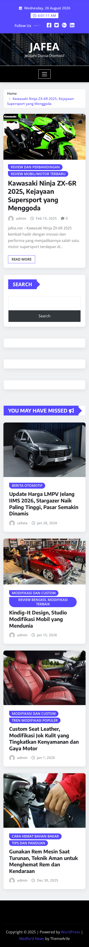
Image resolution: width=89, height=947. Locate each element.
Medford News (31, 938)
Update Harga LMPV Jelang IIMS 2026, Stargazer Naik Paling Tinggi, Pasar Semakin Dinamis (43, 504)
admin (21, 218)
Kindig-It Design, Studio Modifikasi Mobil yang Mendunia (38, 619)
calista (22, 523)
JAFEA (44, 46)
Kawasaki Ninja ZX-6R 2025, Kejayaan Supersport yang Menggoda (42, 195)
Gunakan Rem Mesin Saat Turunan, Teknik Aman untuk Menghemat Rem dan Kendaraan (43, 861)
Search (22, 284)
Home (12, 93)
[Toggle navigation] (44, 74)
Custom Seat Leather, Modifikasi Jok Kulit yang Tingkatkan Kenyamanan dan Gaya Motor (44, 738)
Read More (21, 259)
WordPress (70, 932)
